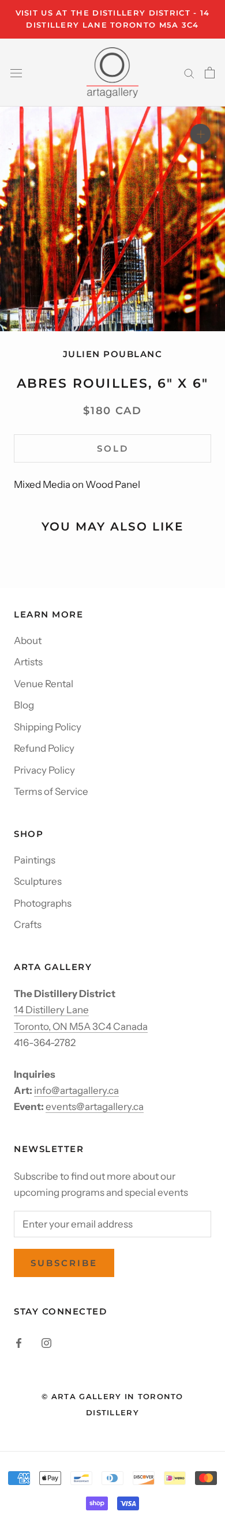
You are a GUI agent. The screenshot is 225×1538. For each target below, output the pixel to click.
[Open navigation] (16, 72)
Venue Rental (43, 684)
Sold (113, 448)
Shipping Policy (47, 727)
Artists (28, 662)
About (28, 640)
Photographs (43, 903)
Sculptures (38, 881)
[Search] (189, 72)
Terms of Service (51, 791)
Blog (24, 705)
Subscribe (64, 1262)
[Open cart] (210, 72)
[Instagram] (46, 1342)
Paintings (34, 860)
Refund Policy (44, 748)
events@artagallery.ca (95, 1106)
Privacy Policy (44, 770)
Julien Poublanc (113, 353)
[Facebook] (19, 1342)
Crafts (28, 924)
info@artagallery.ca (76, 1090)
